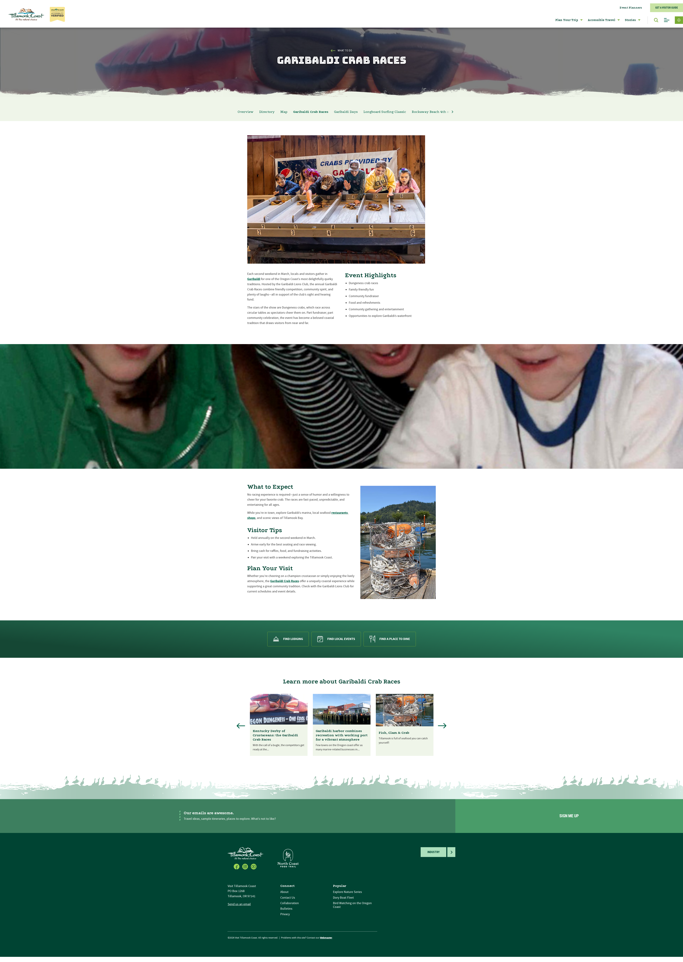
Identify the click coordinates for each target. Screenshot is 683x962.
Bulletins (286, 909)
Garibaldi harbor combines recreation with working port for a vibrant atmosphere (341, 735)
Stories (630, 20)
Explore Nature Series (347, 892)
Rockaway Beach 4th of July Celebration (445, 112)
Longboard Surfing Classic (384, 112)
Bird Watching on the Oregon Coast (352, 905)
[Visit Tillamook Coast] (26, 14)
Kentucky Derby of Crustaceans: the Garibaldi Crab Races (275, 735)
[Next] (442, 725)
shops (251, 518)
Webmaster (326, 938)
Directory (267, 112)
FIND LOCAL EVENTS (341, 639)
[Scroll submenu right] (452, 111)
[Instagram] (245, 866)
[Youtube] (254, 866)
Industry (433, 852)
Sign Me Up (569, 816)
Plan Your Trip (566, 20)
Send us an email (239, 904)
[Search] (654, 20)
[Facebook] (237, 866)
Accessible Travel (601, 20)
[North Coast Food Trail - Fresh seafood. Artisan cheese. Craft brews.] (288, 858)
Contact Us (287, 898)
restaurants (339, 513)
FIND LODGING (293, 639)
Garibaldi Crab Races (310, 112)
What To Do (345, 50)
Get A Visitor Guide (666, 7)
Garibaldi (253, 279)
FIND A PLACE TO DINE (394, 639)
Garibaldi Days (346, 112)
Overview (245, 112)
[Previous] (241, 725)
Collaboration (289, 903)
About (284, 892)
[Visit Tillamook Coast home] (245, 853)
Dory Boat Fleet (343, 898)
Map (283, 112)
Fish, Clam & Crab (394, 733)
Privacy (285, 914)
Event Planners (631, 7)
